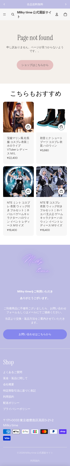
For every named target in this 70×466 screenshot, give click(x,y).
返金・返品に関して (15, 378)
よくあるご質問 (12, 372)
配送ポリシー (11, 403)
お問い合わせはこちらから (35, 334)
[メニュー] (4, 14)
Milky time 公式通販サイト (39, 452)
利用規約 (8, 396)
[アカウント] (56, 14)
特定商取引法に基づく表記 (19, 390)
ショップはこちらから (35, 65)
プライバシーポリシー (16, 409)
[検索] (13, 14)
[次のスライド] (65, 4)
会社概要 (8, 384)
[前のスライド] (4, 4)
